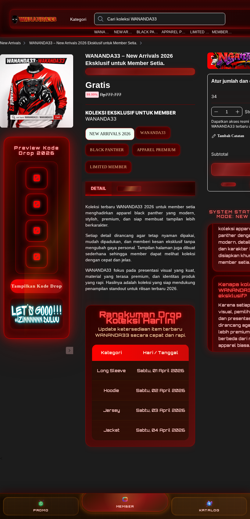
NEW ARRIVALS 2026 (109, 134)
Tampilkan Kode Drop (36, 286)
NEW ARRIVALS (124, 32)
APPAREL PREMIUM (174, 32)
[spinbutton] (227, 112)
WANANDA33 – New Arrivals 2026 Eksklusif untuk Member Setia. (83, 43)
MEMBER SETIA (222, 32)
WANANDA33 (102, 32)
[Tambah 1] (237, 111)
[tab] (98, 188)
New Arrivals (10, 43)
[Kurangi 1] (216, 111)
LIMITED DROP (199, 32)
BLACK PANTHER (148, 32)
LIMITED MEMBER (108, 167)
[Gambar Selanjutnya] (69, 350)
